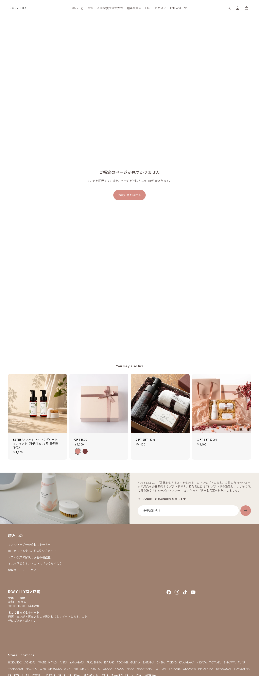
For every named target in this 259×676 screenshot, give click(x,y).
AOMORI (29, 662)
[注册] (245, 510)
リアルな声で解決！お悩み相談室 (29, 557)
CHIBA (161, 662)
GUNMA (135, 662)
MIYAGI (52, 662)
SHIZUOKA (55, 669)
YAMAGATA (77, 662)
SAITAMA (148, 662)
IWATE (42, 662)
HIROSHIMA (205, 669)
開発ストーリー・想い (22, 570)
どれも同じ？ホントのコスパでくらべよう (35, 563)
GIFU (43, 669)
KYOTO (95, 669)
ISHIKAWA (229, 662)
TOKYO (172, 662)
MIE (75, 669)
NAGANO (31, 669)
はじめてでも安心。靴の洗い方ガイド (32, 551)
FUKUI (241, 662)
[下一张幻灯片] (61, 403)
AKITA (63, 662)
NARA (130, 669)
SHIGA (84, 669)
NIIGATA (202, 662)
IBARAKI (109, 662)
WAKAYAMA (144, 669)
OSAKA (107, 669)
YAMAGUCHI (223, 669)
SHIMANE (174, 669)
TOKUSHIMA (241, 669)
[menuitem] (78, 8)
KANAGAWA (186, 662)
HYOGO (119, 669)
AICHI (67, 669)
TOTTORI (160, 669)
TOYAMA (215, 662)
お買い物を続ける (129, 195)
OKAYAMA (189, 669)
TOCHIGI (122, 662)
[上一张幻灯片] (14, 403)
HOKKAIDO (15, 662)
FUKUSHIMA (94, 662)
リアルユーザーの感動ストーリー (29, 544)
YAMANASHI (15, 669)
